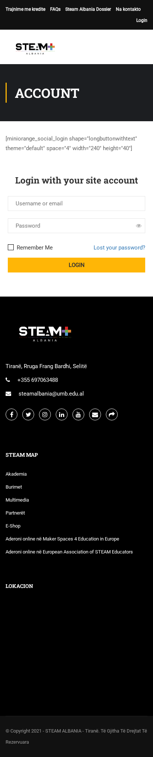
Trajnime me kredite (25, 9)
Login (141, 20)
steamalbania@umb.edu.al (51, 393)
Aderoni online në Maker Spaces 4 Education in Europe (62, 539)
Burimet (14, 487)
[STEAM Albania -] (33, 48)
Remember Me (34, 247)
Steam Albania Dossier (88, 9)
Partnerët (15, 513)
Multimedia (17, 500)
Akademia (16, 474)
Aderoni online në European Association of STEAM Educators (69, 552)
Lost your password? (119, 247)
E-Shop (13, 526)
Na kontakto (128, 9)
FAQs (55, 9)
